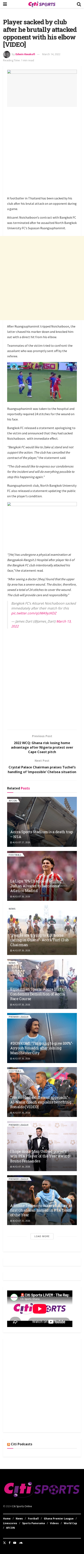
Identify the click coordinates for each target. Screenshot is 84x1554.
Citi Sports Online (22, 1506)
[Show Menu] (5, 4)
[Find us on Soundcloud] (21, 1543)
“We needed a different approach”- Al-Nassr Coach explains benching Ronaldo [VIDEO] (40, 1102)
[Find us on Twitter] (4, 1543)
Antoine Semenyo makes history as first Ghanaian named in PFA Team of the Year (41, 1210)
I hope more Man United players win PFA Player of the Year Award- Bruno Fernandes (40, 1156)
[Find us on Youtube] (14, 1543)
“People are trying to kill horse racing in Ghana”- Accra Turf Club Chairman (39, 940)
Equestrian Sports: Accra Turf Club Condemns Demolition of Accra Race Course (40, 994)
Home (7, 1518)
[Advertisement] (42, 152)
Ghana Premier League (59, 1518)
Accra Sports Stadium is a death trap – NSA (41, 834)
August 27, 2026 (21, 842)
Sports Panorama (33, 1523)
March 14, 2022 (51, 54)
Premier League (19, 1016)
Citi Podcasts (21, 1444)
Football (15, 854)
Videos (54, 1523)
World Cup (70, 1523)
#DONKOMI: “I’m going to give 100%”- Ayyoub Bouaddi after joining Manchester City (41, 1048)
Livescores (10, 1523)
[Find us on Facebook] (9, 1543)
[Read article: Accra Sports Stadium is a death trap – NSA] (42, 822)
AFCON (13, 800)
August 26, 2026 (21, 896)
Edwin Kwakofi (25, 54)
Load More (42, 1236)
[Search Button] (79, 4)
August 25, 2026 (21, 1220)
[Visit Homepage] (42, 4)
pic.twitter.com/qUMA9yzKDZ (33, 613)
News (12, 908)
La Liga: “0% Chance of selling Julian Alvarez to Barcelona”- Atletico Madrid (35, 886)
